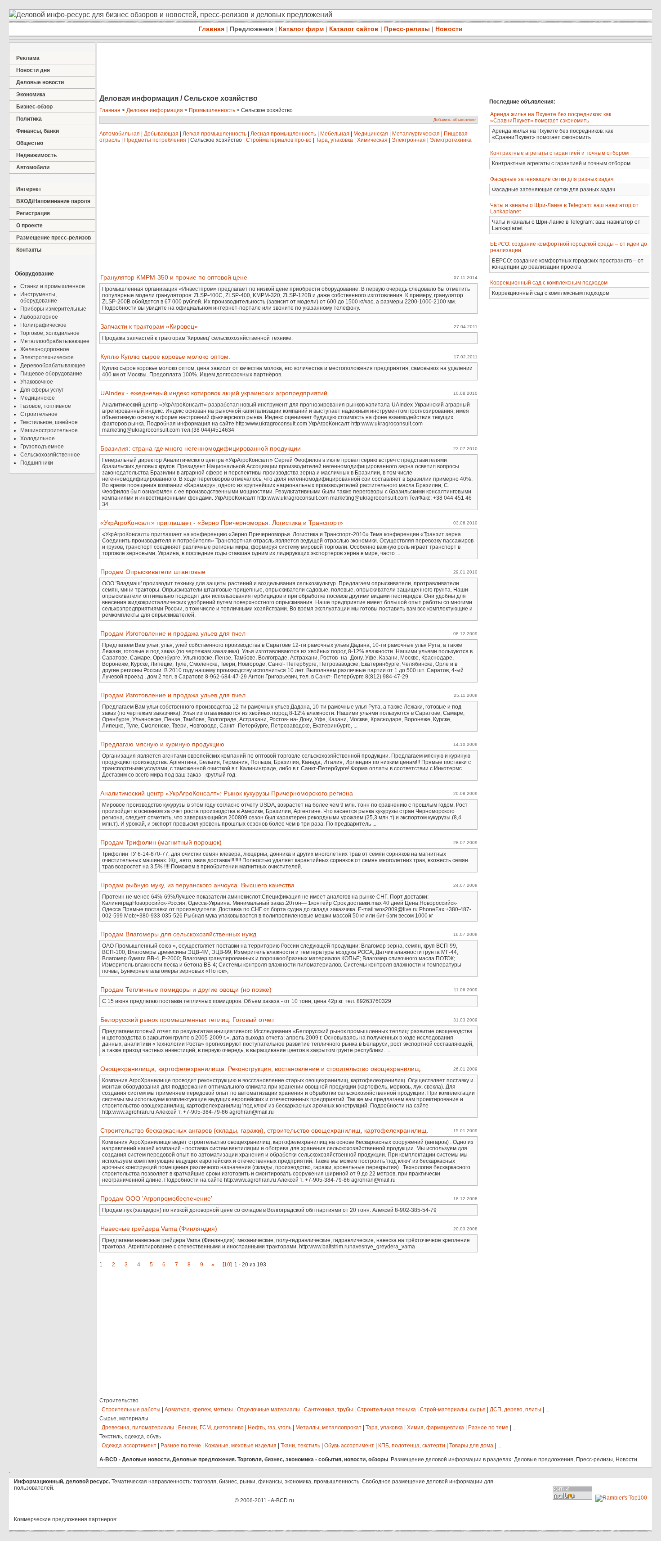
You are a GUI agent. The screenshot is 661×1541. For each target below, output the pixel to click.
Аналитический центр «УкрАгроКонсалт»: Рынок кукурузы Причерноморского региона (226, 793)
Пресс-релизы (407, 28)
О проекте (29, 225)
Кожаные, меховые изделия (241, 1445)
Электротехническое (47, 357)
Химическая (372, 140)
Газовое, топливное (45, 406)
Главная (211, 28)
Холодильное (37, 438)
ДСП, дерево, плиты (515, 1409)
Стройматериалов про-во (279, 140)
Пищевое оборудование (51, 374)
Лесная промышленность (283, 134)
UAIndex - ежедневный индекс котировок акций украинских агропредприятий (213, 393)
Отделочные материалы (268, 1409)
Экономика (30, 94)
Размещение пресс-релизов (53, 238)
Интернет (28, 189)
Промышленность (212, 110)
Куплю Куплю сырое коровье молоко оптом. (165, 356)
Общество (29, 143)
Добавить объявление (454, 119)
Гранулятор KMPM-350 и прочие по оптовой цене (173, 277)
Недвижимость (36, 155)
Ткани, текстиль (300, 1445)
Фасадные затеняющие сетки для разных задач (551, 179)
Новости (449, 28)
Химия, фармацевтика (435, 1427)
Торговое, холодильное (50, 333)
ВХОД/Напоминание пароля (53, 201)
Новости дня (33, 70)
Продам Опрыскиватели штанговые (152, 571)
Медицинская (370, 134)
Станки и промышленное (52, 286)
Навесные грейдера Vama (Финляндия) (158, 1228)
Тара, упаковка (334, 140)
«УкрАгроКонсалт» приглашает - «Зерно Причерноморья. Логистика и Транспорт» (221, 522)
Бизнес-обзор (34, 107)
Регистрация (33, 213)
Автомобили (32, 167)
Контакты (28, 250)
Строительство (118, 1400)
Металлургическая (416, 134)
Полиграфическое (43, 325)
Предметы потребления (155, 140)
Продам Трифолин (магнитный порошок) (161, 842)
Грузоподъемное (42, 446)
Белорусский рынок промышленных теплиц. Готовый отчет (187, 1019)
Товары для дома (471, 1445)
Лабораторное (39, 317)
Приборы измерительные (53, 309)
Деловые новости (40, 82)
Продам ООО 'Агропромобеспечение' (156, 1198)
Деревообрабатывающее (52, 365)
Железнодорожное (44, 349)
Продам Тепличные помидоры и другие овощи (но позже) (186, 989)
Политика (29, 119)
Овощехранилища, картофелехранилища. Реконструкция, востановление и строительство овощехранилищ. (261, 1068)
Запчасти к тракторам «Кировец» (149, 326)
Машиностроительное (49, 430)
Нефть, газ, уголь (269, 1427)
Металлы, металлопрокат (328, 1427)
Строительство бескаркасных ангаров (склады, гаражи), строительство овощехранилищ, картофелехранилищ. (264, 1130)
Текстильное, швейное (49, 422)
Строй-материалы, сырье (453, 1409)
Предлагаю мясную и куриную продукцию (162, 744)
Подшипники (36, 463)
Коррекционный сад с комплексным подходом (548, 283)
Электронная (409, 140)
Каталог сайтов (354, 28)
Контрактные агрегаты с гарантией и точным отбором (559, 153)
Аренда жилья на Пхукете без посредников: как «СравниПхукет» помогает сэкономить (550, 117)
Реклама (28, 58)
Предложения (251, 28)
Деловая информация (154, 110)
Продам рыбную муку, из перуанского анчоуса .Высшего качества (197, 885)
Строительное (39, 414)
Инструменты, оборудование (38, 297)
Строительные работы (131, 1409)
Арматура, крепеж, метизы (199, 1409)
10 (227, 1264)
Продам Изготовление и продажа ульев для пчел (173, 633)
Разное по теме (488, 1427)
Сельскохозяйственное (50, 455)
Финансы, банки (37, 131)
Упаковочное (36, 382)
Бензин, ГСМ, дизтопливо (211, 1427)
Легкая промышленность (214, 134)
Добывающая (161, 134)
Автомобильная (119, 134)
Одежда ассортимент (129, 1445)
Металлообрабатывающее (54, 341)
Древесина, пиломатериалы (138, 1427)
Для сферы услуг (41, 390)
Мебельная (334, 134)
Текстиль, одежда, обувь (130, 1436)
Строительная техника (386, 1409)
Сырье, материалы (123, 1418)
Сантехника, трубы (328, 1409)
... (547, 1409)
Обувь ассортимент (349, 1445)
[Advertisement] (260, 69)
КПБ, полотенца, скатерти (411, 1445)
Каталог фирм (301, 28)
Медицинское (37, 398)
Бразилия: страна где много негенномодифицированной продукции (200, 448)
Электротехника (451, 140)
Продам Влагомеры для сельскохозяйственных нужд (178, 934)
